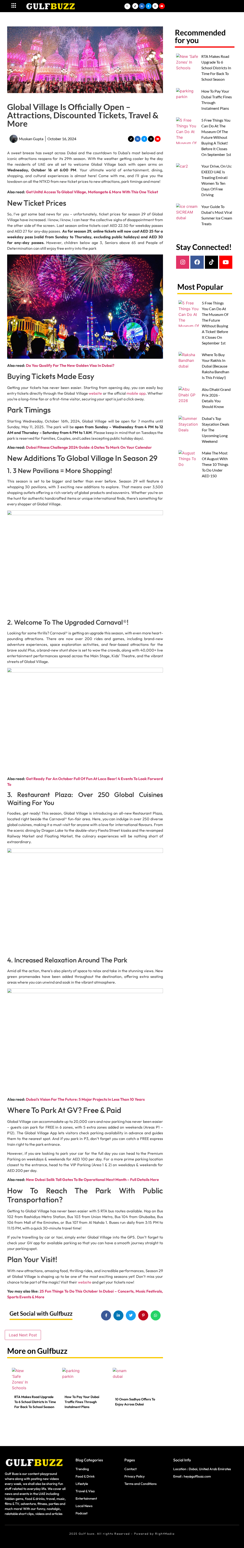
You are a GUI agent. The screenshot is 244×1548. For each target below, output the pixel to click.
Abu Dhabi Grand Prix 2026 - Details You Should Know (216, 398)
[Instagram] (182, 262)
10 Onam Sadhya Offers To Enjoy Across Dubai (135, 1401)
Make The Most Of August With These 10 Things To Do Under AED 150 (215, 464)
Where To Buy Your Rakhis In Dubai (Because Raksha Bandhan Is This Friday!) (215, 366)
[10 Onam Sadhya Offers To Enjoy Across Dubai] (122, 1381)
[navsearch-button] (127, 6)
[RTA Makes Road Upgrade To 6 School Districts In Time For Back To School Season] (21, 1381)
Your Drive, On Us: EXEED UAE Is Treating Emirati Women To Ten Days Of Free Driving (216, 180)
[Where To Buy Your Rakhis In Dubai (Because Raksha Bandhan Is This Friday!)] (188, 365)
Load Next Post (23, 1335)
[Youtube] (225, 262)
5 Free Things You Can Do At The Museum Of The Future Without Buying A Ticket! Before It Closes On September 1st (216, 137)
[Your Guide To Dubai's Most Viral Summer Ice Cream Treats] (187, 217)
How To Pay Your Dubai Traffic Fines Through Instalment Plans (82, 1402)
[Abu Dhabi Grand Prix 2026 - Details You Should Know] (188, 399)
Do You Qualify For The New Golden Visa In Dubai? (70, 365)
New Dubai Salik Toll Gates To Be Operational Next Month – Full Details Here (92, 1179)
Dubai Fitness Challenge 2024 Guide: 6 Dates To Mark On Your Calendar (89, 447)
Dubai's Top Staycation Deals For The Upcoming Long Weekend (215, 429)
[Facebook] (196, 262)
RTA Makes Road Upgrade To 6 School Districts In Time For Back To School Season (35, 1402)
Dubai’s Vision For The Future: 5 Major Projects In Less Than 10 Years (85, 1099)
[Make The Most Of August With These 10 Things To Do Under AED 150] (188, 463)
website (95, 393)
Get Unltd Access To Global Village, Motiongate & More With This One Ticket (92, 191)
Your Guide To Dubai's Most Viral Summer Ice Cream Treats (216, 215)
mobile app (136, 393)
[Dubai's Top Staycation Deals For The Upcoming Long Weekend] (188, 429)
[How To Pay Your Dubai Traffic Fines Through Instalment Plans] (71, 1381)
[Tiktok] (211, 262)
